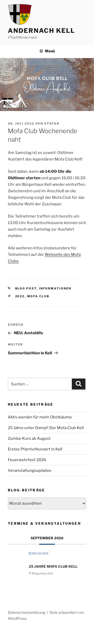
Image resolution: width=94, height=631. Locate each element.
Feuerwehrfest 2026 (27, 459)
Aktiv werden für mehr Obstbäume (40, 417)
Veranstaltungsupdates (29, 470)
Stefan (51, 123)
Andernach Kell (41, 30)
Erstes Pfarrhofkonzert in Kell (35, 449)
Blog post (26, 288)
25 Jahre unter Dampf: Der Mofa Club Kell (46, 427)
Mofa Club (38, 296)
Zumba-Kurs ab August (29, 438)
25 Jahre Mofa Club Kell (53, 566)
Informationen (55, 288)
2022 (20, 296)
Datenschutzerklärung (26, 612)
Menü (50, 51)
